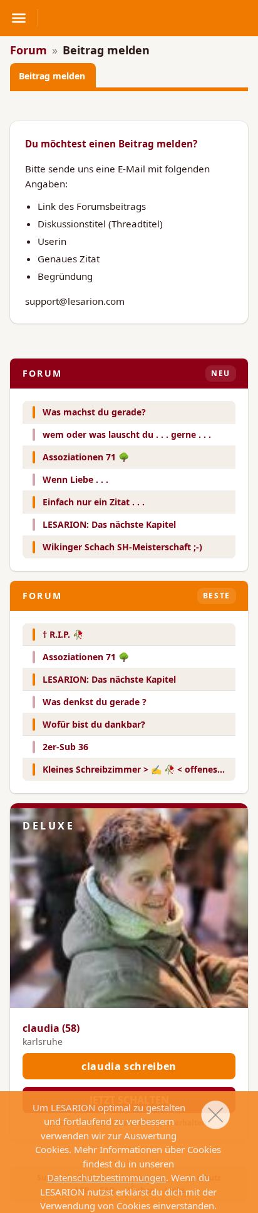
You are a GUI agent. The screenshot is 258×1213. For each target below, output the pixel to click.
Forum (28, 49)
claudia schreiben (129, 1066)
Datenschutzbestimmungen (106, 1177)
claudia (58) (51, 1028)
